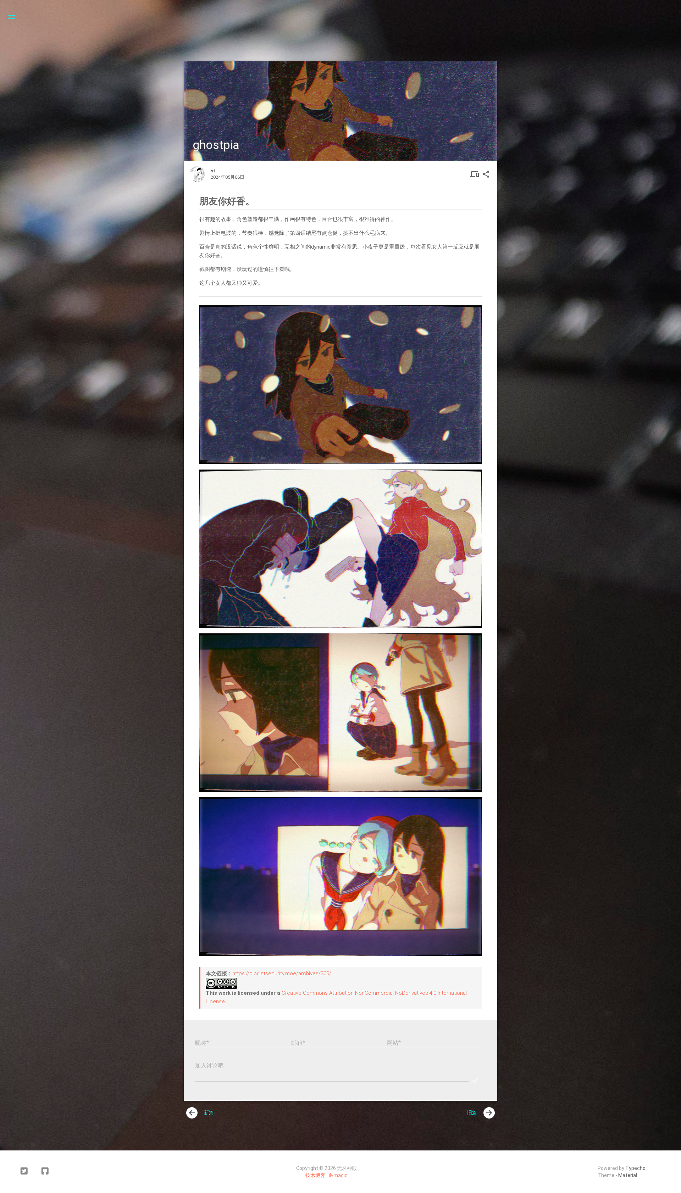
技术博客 (315, 1175)
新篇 (201, 1113)
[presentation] (192, 1113)
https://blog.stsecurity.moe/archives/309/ (281, 973)
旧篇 (480, 1113)
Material (627, 1175)
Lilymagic (337, 1175)
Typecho (635, 1168)
